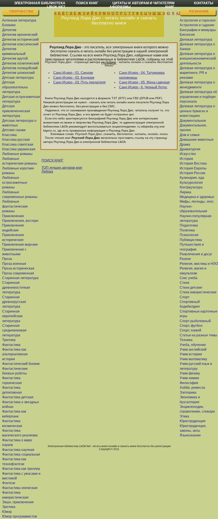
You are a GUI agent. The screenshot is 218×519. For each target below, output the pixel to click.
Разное (185, 259)
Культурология (191, 182)
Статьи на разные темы (198, 335)
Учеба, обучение (193, 345)
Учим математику (193, 359)
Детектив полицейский (20, 68)
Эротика (8, 507)
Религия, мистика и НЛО (199, 263)
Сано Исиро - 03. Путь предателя (79, 82)
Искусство (188, 154)
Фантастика (11, 345)
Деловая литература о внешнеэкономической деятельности (198, 58)
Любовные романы (17, 154)
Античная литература (19, 20)
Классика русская (16, 139)
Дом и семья (189, 135)
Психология (189, 235)
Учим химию (189, 378)
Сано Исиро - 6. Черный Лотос (143, 87)
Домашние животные (197, 139)
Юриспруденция (192, 421)
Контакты (203, 3)
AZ (178, 13)
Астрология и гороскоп (198, 20)
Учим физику (190, 373)
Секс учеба (188, 278)
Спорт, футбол (191, 325)
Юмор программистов (19, 516)
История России (192, 173)
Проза (7, 259)
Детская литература (18, 77)
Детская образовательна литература (15, 87)
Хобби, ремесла (192, 387)
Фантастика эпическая (19, 488)
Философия (189, 383)
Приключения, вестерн (20, 220)
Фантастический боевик (21, 364)
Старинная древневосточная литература (16, 287)
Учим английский (193, 349)
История (186, 159)
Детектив (9, 30)
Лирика (185, 192)
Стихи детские (191, 287)
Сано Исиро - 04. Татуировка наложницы (142, 75)
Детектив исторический (20, 39)
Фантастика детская (17, 397)
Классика (9, 135)
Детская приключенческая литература (16, 111)
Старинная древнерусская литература (14, 301)
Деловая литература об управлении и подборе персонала (198, 96)
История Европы (193, 168)
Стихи (184, 282)
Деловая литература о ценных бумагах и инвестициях (197, 111)
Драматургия (190, 149)
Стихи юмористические (198, 292)
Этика (184, 416)
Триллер (9, 340)
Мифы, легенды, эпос (197, 201)
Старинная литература (20, 278)
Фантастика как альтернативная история (15, 354)
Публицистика (191, 240)
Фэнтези (8, 483)
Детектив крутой (15, 58)
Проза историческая (18, 268)
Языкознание (190, 435)
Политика (187, 230)
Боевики (9, 25)
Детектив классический (20, 44)
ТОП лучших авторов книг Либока (62, 169)
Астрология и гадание (197, 25)
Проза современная (18, 273)
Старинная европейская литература (12, 316)
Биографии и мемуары (198, 30)
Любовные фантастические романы (15, 206)
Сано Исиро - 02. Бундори (73, 77)
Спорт (184, 297)
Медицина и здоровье (197, 197)
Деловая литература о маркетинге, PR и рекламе (197, 72)
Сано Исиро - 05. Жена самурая (144, 82)
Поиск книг (87, 3)
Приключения (13, 216)
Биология (187, 34)
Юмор (7, 511)
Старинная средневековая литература (14, 330)
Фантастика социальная (21, 454)
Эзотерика (188, 392)
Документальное (193, 120)
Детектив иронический (19, 34)
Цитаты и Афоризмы (120, 5)
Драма (185, 144)
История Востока (193, 163)
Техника (186, 340)
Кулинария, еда (192, 177)
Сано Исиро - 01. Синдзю (73, 73)
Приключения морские (20, 244)
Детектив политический (20, 63)
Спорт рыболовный (195, 321)
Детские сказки (14, 130)
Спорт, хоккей (190, 330)
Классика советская (17, 144)
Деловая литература (196, 39)
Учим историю (191, 354)
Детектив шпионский (18, 73)
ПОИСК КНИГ (52, 160)
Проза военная (14, 263)
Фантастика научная (18, 450)
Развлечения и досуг (196, 254)
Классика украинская (18, 149)
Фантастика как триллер (21, 468)
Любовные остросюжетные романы (14, 182)
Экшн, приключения (18, 502)
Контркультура (191, 187)
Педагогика (189, 225)
